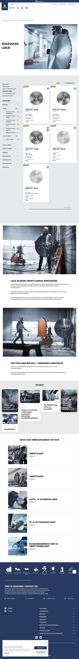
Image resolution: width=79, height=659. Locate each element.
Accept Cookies (40, 647)
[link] (39, 1)
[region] (25, 648)
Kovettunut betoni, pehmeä (11, 129)
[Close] (45, 643)
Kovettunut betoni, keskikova (11, 121)
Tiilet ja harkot (9, 139)
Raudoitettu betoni (11, 132)
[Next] (74, 572)
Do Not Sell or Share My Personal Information (40, 652)
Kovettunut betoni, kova (11, 125)
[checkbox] (10, 112)
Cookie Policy (7, 653)
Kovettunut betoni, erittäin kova (11, 112)
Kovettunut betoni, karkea (11, 116)
